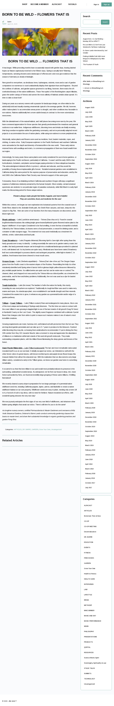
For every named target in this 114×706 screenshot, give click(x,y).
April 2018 (88, 464)
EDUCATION (88, 542)
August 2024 (89, 164)
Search (86, 16)
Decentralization (90, 532)
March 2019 (89, 445)
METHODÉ (88, 605)
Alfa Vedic (87, 81)
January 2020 (90, 412)
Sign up (106, 4)
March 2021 (89, 347)
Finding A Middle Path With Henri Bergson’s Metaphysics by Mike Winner (94, 58)
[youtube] (110, 700)
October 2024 (90, 154)
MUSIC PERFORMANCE (92, 621)
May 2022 (88, 281)
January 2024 (90, 192)
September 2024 (91, 159)
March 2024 (89, 182)
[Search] (83, 4)
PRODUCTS (88, 642)
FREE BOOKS (89, 558)
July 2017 (88, 487)
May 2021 (88, 337)
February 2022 (90, 295)
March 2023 (89, 234)
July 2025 (88, 112)
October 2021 (90, 314)
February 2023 (90, 239)
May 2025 (88, 121)
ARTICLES (18, 429)
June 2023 (89, 220)
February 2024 (90, 187)
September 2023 (91, 211)
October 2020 (90, 370)
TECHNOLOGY (89, 679)
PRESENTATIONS (90, 637)
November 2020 (90, 365)
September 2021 (91, 319)
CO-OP (86, 521)
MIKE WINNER (89, 610)
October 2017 (90, 483)
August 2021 (89, 323)
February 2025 (90, 136)
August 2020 (89, 380)
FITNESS (87, 553)
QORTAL (87, 647)
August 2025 (89, 107)
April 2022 (88, 286)
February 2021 (90, 351)
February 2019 (90, 450)
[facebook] (94, 700)
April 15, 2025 (12, 24)
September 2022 (91, 262)
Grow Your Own (44, 429)
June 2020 (89, 389)
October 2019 (90, 426)
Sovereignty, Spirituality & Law (95, 663)
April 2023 (88, 229)
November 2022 (90, 253)
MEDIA (86, 600)
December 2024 (90, 145)
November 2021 (90, 309)
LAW (85, 589)
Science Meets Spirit (91, 658)
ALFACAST (88, 505)
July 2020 (88, 384)
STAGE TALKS (89, 668)
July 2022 (88, 272)
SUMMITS (87, 673)
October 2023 (90, 206)
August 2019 (89, 436)
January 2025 (90, 140)
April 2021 (88, 342)
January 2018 (90, 478)
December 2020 (90, 361)
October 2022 (90, 258)
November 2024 (90, 150)
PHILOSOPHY (89, 631)
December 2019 (90, 417)
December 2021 (90, 304)
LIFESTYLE (88, 595)
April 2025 (88, 126)
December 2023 (90, 197)
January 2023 (90, 243)
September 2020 (91, 375)
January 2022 (90, 300)
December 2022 (90, 248)
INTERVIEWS (89, 584)
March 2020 (89, 403)
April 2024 (88, 178)
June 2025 (89, 117)
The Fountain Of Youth (90, 64)
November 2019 (90, 422)
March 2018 (89, 469)
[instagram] (98, 700)
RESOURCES (89, 652)
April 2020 (88, 398)
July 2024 (88, 168)
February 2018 (90, 473)
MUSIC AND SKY (90, 616)
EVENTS (87, 547)
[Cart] (90, 4)
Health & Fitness (90, 574)
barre (9, 22)
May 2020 (88, 394)
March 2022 (89, 290)
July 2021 (88, 328)
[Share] (75, 430)
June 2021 (89, 333)
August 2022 (89, 267)
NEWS (86, 626)
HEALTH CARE (89, 579)
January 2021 (90, 356)
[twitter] (106, 700)
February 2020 (90, 408)
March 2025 (89, 131)
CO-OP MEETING (90, 526)
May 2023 (88, 225)
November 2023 (90, 201)
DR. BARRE (26, 429)
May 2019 (88, 441)
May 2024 (88, 173)
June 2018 (89, 459)
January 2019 (90, 455)
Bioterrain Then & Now (92, 516)
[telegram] (102, 700)
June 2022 (89, 276)
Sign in (96, 4)
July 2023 (88, 215)
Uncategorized (56, 429)
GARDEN (35, 429)
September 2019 (91, 431)
